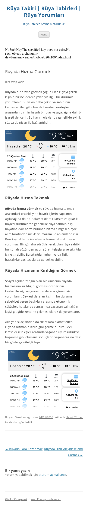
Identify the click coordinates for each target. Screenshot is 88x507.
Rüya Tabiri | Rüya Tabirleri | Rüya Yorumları (44, 11)
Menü (44, 34)
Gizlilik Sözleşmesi (16, 499)
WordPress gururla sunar (46, 499)
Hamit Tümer (74, 417)
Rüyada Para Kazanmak (24, 449)
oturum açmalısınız (52, 475)
